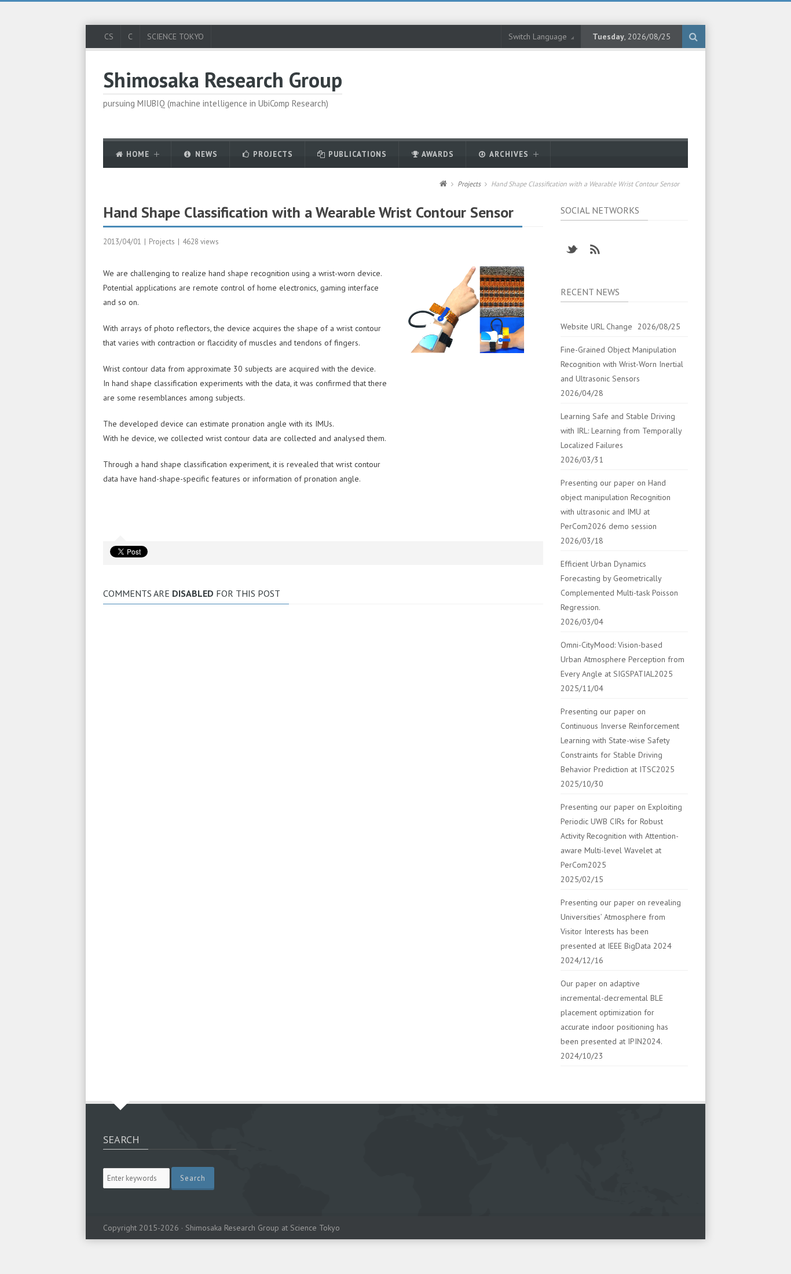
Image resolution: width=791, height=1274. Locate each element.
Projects (272, 154)
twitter (572, 249)
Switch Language (537, 36)
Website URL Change (596, 326)
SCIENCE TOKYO (175, 36)
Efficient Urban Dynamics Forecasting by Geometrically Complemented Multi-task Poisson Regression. (619, 585)
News (205, 154)
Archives (508, 154)
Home (136, 154)
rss (595, 249)
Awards (437, 154)
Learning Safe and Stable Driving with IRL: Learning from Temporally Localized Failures (621, 430)
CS (108, 36)
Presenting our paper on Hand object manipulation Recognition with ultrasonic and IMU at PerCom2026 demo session (616, 504)
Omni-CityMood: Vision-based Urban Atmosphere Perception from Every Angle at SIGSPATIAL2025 (622, 659)
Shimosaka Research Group (222, 79)
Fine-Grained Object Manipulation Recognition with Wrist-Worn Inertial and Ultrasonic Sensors (622, 364)
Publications (356, 154)
